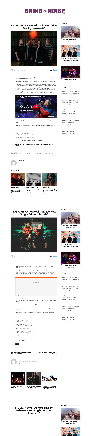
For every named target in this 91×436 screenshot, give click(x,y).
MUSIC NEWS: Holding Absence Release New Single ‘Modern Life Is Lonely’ (71, 60)
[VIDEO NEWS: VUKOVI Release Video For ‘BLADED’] (33, 378)
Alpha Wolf (22, 144)
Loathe (74, 111)
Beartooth (63, 95)
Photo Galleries (37, 1)
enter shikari (77, 102)
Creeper (63, 102)
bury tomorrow (64, 100)
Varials (21, 145)
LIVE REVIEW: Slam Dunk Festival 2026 (16, 387)
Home (22, 1)
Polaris (37, 144)
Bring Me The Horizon (73, 98)
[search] (84, 11)
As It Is (70, 93)
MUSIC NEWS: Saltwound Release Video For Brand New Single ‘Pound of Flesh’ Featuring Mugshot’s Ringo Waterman (18, 190)
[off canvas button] (7, 11)
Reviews (29, 1)
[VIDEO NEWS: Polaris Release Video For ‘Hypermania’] (34, 48)
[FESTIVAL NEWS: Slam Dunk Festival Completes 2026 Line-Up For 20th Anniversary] (49, 378)
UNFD (67, 131)
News (52, 1)
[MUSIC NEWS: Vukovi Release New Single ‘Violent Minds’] (34, 234)
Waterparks (72, 131)
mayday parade (64, 113)
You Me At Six (72, 133)
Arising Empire (64, 93)
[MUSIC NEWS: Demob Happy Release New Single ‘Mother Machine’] (34, 433)
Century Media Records (73, 100)
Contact (67, 1)
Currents (28, 144)
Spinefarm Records (65, 129)
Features (46, 1)
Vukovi (21, 344)
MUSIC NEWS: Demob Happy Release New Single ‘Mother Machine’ (21, 353)
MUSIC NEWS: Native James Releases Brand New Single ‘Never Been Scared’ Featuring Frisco (49, 189)
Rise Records (64, 122)
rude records (64, 124)
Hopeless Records (73, 109)
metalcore (32, 144)
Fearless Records (72, 104)
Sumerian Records (73, 129)
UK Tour (63, 131)
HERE (16, 122)
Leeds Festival (69, 111)
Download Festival (69, 102)
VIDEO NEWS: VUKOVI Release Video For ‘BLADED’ (33, 387)
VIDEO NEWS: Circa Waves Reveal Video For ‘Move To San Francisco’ (46, 154)
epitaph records (65, 104)
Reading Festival (76, 120)
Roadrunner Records (72, 122)
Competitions (59, 1)
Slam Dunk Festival (65, 126)
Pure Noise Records (75, 118)
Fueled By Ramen (65, 106)
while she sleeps (65, 133)
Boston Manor (64, 98)
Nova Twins (64, 115)
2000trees (63, 91)
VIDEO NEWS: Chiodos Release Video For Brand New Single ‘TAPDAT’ (33, 189)
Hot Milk (63, 111)
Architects (77, 91)
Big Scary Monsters (70, 95)
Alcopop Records (70, 91)
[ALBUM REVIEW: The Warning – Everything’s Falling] (70, 32)
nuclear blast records (66, 118)
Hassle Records (73, 106)
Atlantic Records (76, 93)
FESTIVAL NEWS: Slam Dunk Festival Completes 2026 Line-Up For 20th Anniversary (49, 387)
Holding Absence (65, 109)
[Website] (20, 363)
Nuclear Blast (70, 115)
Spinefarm (72, 126)
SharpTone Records (44, 144)
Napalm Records (72, 113)
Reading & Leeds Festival (66, 120)
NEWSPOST (17, 70)
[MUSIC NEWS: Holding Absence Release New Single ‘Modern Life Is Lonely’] (70, 51)
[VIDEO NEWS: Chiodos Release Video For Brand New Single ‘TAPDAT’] (33, 179)
